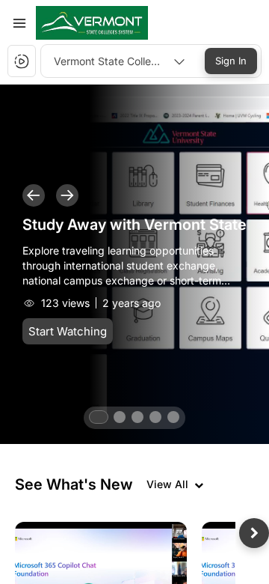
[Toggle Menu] (19, 23)
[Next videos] (254, 533)
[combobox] (119, 61)
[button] (92, 23)
